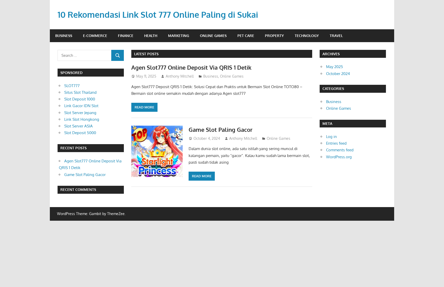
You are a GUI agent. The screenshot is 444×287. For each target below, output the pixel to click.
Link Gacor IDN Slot (81, 105)
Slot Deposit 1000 (79, 99)
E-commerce (95, 35)
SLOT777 (72, 85)
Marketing (178, 35)
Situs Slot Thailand (80, 92)
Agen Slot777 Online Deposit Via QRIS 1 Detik (191, 67)
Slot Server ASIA (78, 126)
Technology (307, 35)
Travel (336, 35)
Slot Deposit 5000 (80, 132)
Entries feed (336, 143)
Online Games (213, 35)
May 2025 (334, 66)
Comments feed (340, 149)
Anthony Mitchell (180, 76)
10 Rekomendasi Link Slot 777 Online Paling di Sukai (158, 14)
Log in (331, 136)
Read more (144, 107)
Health (150, 35)
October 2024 (338, 73)
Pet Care (245, 35)
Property (274, 35)
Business (63, 35)
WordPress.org (339, 156)
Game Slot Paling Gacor (221, 129)
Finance (125, 35)
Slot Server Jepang (80, 112)
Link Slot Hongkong (81, 119)
